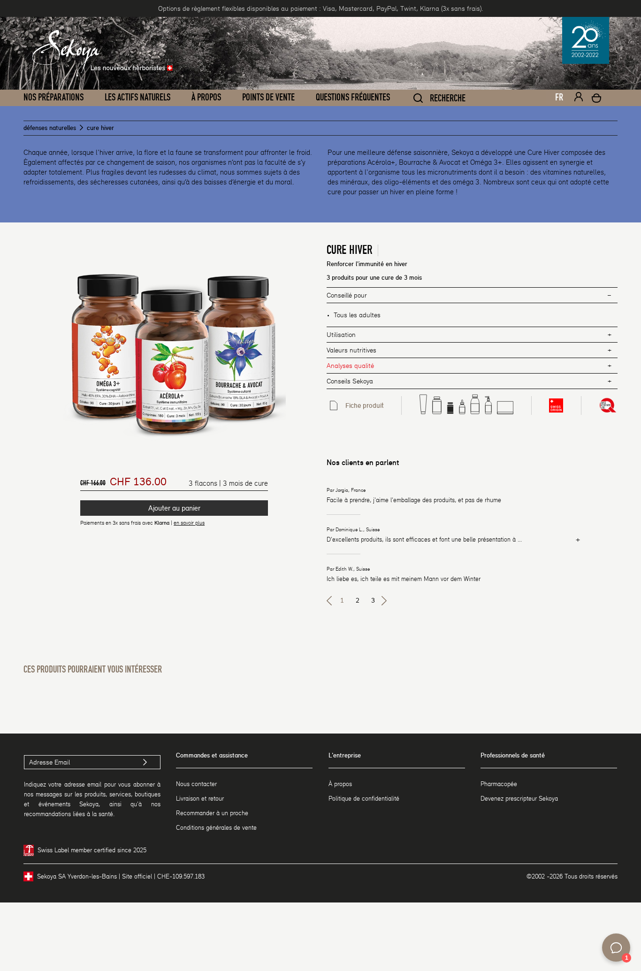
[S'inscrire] (145, 762)
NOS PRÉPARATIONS (53, 97)
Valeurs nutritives (351, 350)
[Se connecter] (578, 98)
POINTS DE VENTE (268, 97)
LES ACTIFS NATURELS (137, 97)
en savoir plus (189, 523)
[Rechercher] (418, 98)
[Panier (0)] (596, 99)
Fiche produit (364, 405)
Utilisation (341, 334)
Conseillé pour (347, 295)
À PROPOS (206, 97)
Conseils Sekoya (350, 381)
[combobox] (555, 99)
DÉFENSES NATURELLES (49, 128)
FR (559, 97)
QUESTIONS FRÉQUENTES (353, 97)
